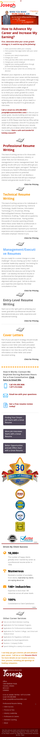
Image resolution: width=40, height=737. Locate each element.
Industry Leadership (10, 713)
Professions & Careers (11, 716)
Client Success (8, 707)
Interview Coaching (10, 720)
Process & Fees (9, 710)
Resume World (31, 655)
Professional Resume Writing (12, 703)
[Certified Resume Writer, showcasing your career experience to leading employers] (8, 4)
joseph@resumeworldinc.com (17, 699)
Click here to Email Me (18, 378)
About (6, 723)
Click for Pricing (31, 184)
